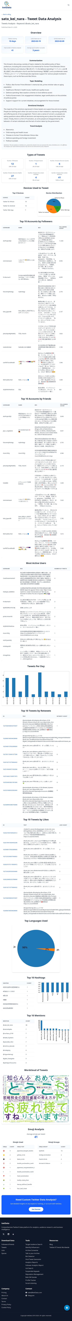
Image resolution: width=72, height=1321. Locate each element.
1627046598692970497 (10, 726)
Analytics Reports (32, 1262)
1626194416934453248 (10, 842)
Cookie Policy (6, 1307)
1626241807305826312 (10, 833)
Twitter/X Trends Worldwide (59, 1247)
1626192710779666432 (10, 762)
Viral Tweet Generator (33, 1259)
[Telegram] (67, 1308)
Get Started (36, 1209)
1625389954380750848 (10, 805)
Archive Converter (32, 1250)
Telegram (31, 1295)
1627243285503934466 (10, 871)
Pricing (4, 1293)
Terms (4, 1301)
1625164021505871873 (10, 776)
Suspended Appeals (32, 1271)
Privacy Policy (6, 1304)
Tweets (4, 1247)
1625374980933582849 (10, 790)
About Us (5, 1295)
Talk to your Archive (32, 1253)
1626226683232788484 (10, 879)
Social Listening (31, 1283)
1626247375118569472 (10, 864)
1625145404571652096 (10, 769)
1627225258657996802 (10, 856)
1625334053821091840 (10, 782)
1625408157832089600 (10, 746)
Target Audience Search (34, 1244)
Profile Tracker (31, 1280)
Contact (4, 1298)
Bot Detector (30, 1256)
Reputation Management (34, 1274)
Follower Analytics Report (35, 1265)
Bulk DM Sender (31, 1277)
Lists (3, 1250)
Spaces (4, 1253)
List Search (29, 1268)
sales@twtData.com (35, 1293)
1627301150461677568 (10, 754)
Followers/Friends (8, 1244)
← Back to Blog (6, 14)
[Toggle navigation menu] (68, 5)
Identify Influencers (32, 1247)
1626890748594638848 (10, 738)
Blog (51, 1244)
